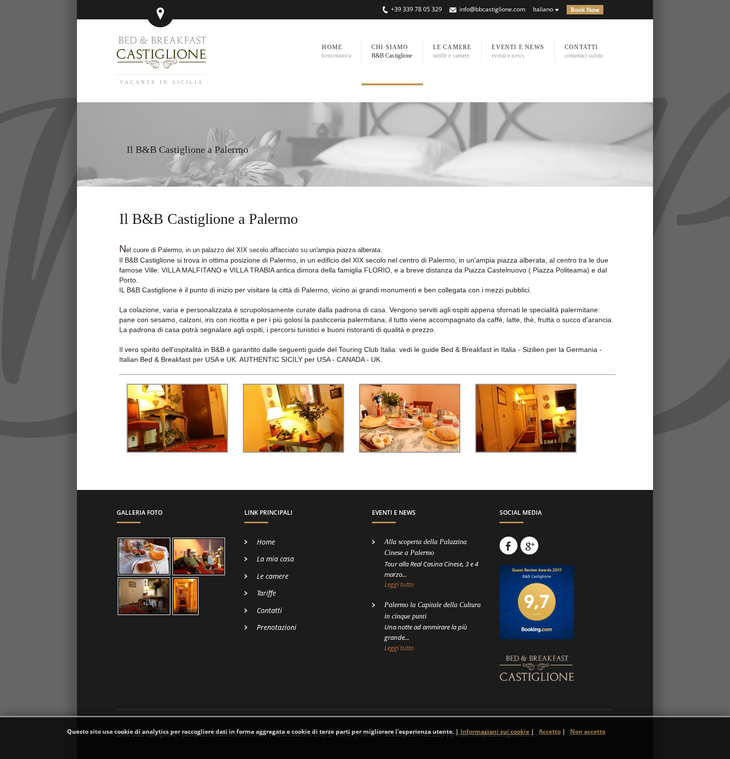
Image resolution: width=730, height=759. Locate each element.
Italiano (543, 9)
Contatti (269, 610)
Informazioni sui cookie (494, 731)
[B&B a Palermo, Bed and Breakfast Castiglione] (537, 685)
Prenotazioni (276, 627)
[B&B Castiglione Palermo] (161, 63)
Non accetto (587, 731)
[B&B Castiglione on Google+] (529, 545)
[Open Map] (160, 13)
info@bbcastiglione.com (492, 9)
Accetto (550, 731)
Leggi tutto (399, 584)
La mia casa (275, 558)
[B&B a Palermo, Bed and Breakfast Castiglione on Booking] (537, 643)
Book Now (585, 9)
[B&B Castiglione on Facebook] (508, 545)
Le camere (273, 576)
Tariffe (266, 593)
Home (266, 542)
